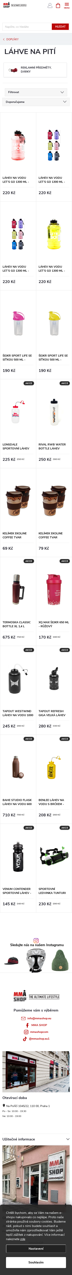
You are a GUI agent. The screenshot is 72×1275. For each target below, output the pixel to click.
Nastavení (36, 1248)
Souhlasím (36, 1262)
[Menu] (66, 5)
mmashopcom (39, 1032)
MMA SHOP (39, 1025)
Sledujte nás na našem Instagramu (37, 945)
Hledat (60, 27)
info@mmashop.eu (39, 1018)
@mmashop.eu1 (39, 1039)
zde (22, 1239)
